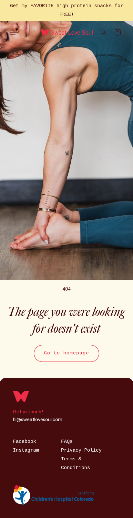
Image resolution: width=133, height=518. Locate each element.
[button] (13, 32)
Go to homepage (66, 353)
